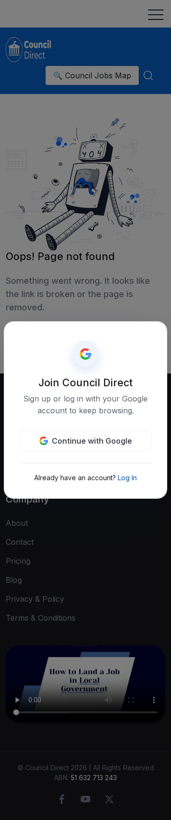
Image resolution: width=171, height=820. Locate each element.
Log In (127, 478)
